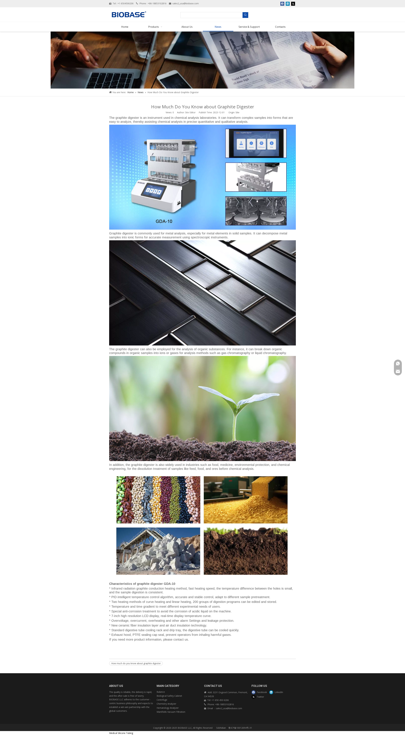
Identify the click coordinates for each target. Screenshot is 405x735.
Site (237, 112)
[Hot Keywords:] (245, 15)
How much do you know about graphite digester (136, 663)
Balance (161, 691)
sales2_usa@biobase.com (185, 3)
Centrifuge (162, 699)
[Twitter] (293, 4)
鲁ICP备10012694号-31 (240, 727)
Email (210, 708)
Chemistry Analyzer (166, 703)
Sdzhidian (221, 727)
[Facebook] (282, 4)
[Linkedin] (288, 4)
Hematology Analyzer (168, 707)
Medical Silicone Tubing (121, 733)
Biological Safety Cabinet (169, 695)
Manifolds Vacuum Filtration (171, 711)
